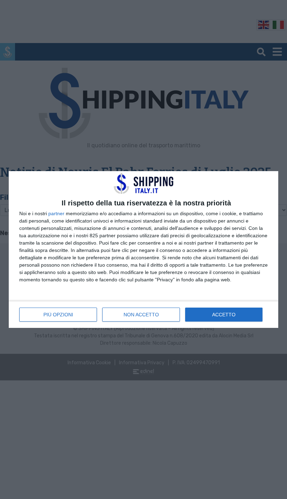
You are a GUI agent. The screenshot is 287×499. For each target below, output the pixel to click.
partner (56, 213)
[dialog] (143, 249)
